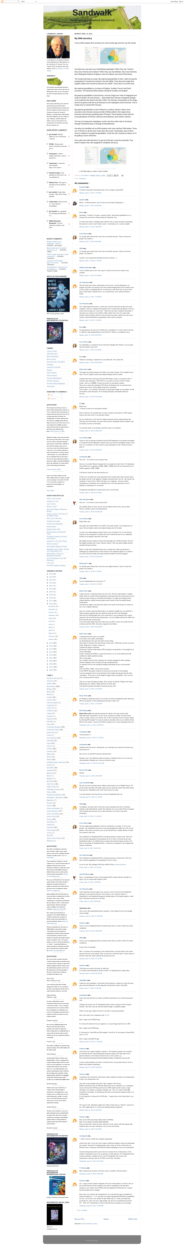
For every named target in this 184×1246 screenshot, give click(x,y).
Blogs (49, 692)
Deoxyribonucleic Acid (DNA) (56, 362)
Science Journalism (53, 814)
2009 (50, 661)
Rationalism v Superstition (55, 797)
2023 (50, 583)
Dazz (81, 327)
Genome (49, 748)
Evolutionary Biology (53, 727)
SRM (81, 248)
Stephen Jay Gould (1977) (53, 890)
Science (49, 805)
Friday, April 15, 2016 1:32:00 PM (89, 882)
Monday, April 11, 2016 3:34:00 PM (90, 227)
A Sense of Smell (52, 351)
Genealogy (82, 178)
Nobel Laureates (51, 373)
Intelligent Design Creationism (56, 762)
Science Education (52, 811)
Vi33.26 (106, 1015)
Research (49, 803)
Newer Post (79, 1219)
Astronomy (50, 681)
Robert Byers (83, 369)
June (50, 624)
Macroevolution (51, 526)
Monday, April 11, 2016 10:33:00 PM (90, 397)
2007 (50, 667)
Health (49, 754)
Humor (49, 759)
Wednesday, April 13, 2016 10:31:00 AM (91, 763)
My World (50, 781)
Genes (49, 743)
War (48, 835)
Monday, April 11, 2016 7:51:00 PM (90, 297)
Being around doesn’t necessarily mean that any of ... (56, 249)
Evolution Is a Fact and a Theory (57, 541)
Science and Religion (53, 808)
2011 (50, 655)
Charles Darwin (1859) (54, 469)
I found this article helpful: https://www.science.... (55, 261)
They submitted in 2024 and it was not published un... (57, 268)
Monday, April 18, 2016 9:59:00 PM (90, 1129)
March (51, 633)
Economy (50, 716)
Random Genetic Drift (53, 529)
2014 (50, 646)
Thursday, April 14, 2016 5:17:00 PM (90, 797)
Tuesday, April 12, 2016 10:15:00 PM (90, 584)
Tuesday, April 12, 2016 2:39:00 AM (90, 431)
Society (49, 819)
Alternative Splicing (53, 678)
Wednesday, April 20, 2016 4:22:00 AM (91, 1161)
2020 (50, 592)
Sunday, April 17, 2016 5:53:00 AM (90, 988)
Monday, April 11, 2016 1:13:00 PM (90, 193)
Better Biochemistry (53, 356)
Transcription (51, 386)
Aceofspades (83, 457)
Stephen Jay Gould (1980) (59, 909)
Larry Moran (85, 175)
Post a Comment (82, 1210)
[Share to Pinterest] (117, 175)
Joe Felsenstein (84, 282)
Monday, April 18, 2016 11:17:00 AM (90, 1042)
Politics (49, 792)
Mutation (49, 370)
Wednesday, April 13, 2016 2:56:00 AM (91, 725)
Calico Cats (50, 563)
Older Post (132, 1219)
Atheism (49, 683)
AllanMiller (83, 980)
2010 (50, 658)
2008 (50, 664)
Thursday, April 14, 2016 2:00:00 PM (90, 776)
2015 (50, 643)
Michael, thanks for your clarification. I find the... (54, 242)
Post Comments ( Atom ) (90, 1223)
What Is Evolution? (52, 544)
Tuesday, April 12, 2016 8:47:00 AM (90, 492)
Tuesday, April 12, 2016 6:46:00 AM (90, 450)
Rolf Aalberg (83, 710)
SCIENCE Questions (53, 381)
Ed (80, 403)
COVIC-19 (50, 708)
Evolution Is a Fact (52, 501)
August (51, 618)
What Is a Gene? (52, 506)
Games (49, 735)
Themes (49, 824)
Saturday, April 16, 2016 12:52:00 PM (91, 916)
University (50, 827)
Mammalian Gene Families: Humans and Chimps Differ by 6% (58, 550)
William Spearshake (86, 267)
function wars (51, 732)
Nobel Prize (50, 784)
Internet (49, 765)
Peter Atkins (50, 490)
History (49, 757)
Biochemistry (51, 686)
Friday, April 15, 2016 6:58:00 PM (89, 901)
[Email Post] (122, 175)
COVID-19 (50, 711)
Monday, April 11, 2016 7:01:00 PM (90, 275)
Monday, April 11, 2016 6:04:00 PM (90, 241)
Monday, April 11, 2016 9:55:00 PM (90, 350)
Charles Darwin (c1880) (57, 431)
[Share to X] (113, 175)
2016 (50, 604)
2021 (50, 589)
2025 (50, 577)
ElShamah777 (84, 563)
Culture (49, 713)
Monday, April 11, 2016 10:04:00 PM (90, 362)
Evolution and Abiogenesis (55, 524)
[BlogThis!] (110, 175)
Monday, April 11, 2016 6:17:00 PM (90, 261)
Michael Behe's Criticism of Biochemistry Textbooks (55, 554)
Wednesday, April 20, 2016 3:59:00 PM (91, 1174)
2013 (50, 649)
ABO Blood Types (52, 354)
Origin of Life (51, 786)
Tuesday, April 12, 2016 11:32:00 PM (90, 704)
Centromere (50, 705)
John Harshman (84, 499)
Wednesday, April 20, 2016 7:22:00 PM (91, 1206)
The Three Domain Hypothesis (56, 383)
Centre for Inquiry (52, 702)
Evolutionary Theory (53, 729)
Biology (49, 689)
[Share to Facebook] (115, 175)
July (50, 621)
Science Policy (51, 816)
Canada (49, 697)
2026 (50, 574)
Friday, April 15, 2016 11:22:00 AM (90, 867)
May (50, 627)
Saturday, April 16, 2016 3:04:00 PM (90, 931)
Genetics (49, 746)
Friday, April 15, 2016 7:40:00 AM (90, 848)
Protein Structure (52, 375)
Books (49, 694)
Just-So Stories (51, 504)
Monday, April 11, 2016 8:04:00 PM (90, 335)
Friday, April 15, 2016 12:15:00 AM (90, 816)
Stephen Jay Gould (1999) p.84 (57, 950)
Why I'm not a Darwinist (54, 518)
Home (106, 1219)
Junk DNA (50, 768)
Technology (50, 822)
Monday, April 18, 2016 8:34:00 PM (90, 1067)
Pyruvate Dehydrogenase (54, 378)
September (52, 615)
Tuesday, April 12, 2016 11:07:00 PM (90, 689)
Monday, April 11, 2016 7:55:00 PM (90, 320)
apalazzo (82, 200)
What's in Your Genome (54, 498)
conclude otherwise (120, 864)
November (52, 609)
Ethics (49, 724)
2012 (50, 652)
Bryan (81, 212)
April (50, 630)
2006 (50, 670)
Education (50, 719)
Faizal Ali (82, 187)
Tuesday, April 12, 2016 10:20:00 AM (90, 512)
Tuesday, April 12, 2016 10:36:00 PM (90, 627)
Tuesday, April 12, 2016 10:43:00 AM (90, 556)
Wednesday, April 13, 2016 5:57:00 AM (91, 737)
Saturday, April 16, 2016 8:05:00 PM (90, 973)
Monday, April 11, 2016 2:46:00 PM (90, 205)
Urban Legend (51, 830)
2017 (50, 601)
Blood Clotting (51, 359)
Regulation (50, 800)
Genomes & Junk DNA (53, 367)
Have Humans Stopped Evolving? (57, 546)
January (51, 639)
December (52, 606)
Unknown (82, 923)
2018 (50, 598)
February (52, 636)
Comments (52, 398)
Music (49, 776)
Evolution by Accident (53, 521)
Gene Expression (52, 738)
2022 (50, 586)
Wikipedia (50, 841)
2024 (50, 580)
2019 (50, 595)
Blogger (95, 1240)
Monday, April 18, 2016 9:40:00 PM (90, 1110)
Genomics (50, 751)
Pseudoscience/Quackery (54, 795)
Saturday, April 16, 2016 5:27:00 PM (90, 958)
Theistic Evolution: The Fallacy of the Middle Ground (57, 515)
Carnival (49, 700)
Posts (51, 395)
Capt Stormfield (84, 783)
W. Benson (83, 1168)
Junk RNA (50, 770)
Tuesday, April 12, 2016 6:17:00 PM (90, 571)
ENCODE (50, 721)
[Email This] (108, 175)
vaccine (49, 833)
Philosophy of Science (53, 789)
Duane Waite (83, 696)
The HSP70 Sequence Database (56, 565)
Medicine (50, 773)
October (51, 612)
